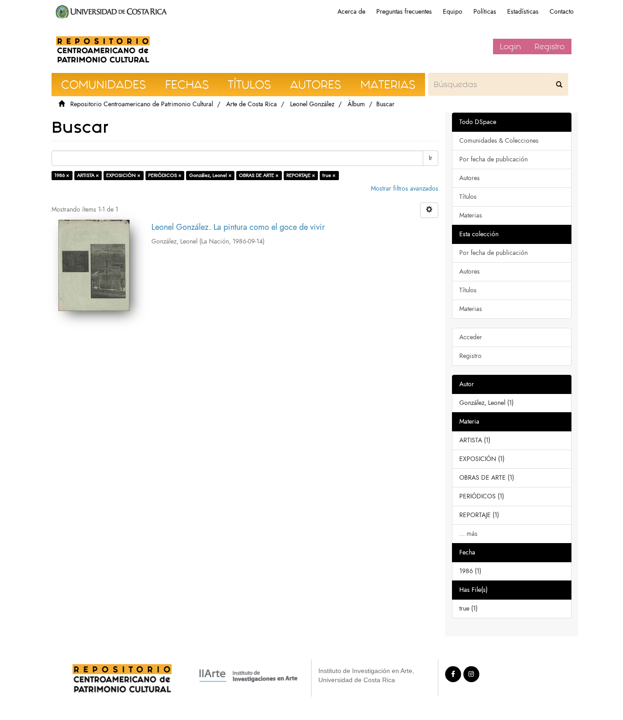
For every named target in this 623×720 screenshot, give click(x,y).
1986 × (61, 175)
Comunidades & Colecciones (499, 140)
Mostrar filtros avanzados (404, 188)
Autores (469, 178)
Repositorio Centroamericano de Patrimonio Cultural (141, 104)
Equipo (452, 11)
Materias (470, 215)
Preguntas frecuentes (404, 11)
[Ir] (559, 84)
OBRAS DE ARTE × (259, 175)
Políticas (484, 11)
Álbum (356, 104)
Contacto (562, 11)
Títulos (468, 196)
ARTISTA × (88, 175)
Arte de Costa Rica (251, 104)
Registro (550, 46)
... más (468, 533)
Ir (430, 158)
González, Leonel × (210, 175)
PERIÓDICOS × (165, 175)
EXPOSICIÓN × (123, 175)
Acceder (470, 337)
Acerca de (351, 11)
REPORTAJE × (300, 175)
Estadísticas (523, 11)
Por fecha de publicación (493, 159)
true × (329, 175)
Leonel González (312, 104)
